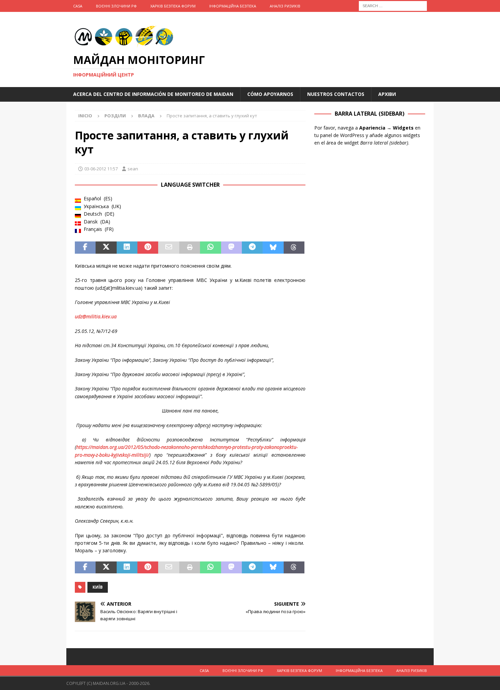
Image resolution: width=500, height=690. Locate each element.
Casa (77, 6)
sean (133, 169)
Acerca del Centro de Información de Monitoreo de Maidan (153, 94)
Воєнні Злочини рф (116, 6)
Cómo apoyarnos (270, 94)
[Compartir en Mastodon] (231, 247)
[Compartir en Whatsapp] (210, 247)
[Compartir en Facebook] (85, 247)
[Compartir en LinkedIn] (127, 247)
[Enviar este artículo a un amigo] (168, 247)
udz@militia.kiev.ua (96, 316)
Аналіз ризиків (285, 6)
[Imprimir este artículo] (189, 247)
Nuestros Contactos (335, 94)
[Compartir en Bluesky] (273, 247)
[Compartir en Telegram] (252, 247)
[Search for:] (393, 5)
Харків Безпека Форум (173, 6)
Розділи (115, 116)
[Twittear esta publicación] (106, 247)
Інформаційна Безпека (232, 6)
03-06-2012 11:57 (101, 169)
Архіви (387, 94)
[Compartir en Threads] (294, 247)
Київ (98, 587)
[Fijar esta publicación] (147, 247)
